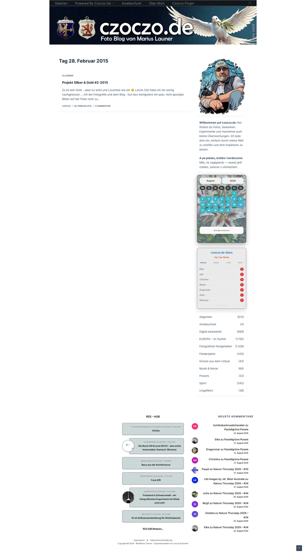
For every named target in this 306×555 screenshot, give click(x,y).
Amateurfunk (131, 3)
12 (215, 204)
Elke (202, 269)
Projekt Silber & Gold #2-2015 (85, 82)
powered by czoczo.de (93, 3)
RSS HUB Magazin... (153, 528)
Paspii (205, 469)
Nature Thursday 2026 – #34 (230, 483)
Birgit (206, 503)
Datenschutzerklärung (161, 540)
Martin (203, 285)
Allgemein (67, 75)
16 (241, 204)
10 (202, 204)
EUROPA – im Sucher (212, 339)
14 (228, 204)
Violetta (210, 513)
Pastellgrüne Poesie (236, 429)
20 (221, 210)
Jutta (206, 493)
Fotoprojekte (207, 353)
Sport (202, 383)
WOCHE (203, 263)
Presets (204, 375)
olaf (201, 274)
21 (228, 210)
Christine (204, 279)
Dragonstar (205, 290)
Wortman (204, 300)
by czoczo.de (221, 238)
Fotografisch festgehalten (215, 346)
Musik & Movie (208, 368)
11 (209, 204)
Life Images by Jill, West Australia (224, 479)
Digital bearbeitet (210, 331)
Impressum (139, 540)
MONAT (216, 263)
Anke (202, 295)
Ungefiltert (206, 390)
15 (234, 204)
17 (203, 210)
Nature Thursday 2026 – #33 (230, 469)
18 (209, 210)
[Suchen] (250, 3)
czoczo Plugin (183, 3)
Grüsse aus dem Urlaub (214, 361)
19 (215, 210)
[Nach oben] (299, 548)
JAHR (228, 263)
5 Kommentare (103, 106)
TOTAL (240, 263)
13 (222, 204)
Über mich (157, 3)
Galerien (61, 3)
